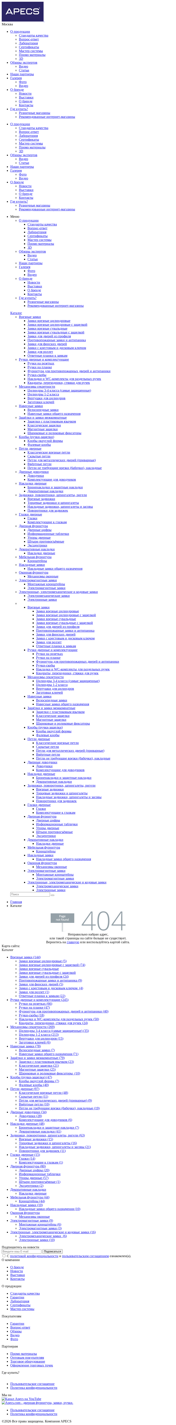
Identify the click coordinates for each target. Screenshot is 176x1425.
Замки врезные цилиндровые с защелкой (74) (52, 965)
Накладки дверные (33, 1193)
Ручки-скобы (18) (31, 1015)
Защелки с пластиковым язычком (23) (46, 1062)
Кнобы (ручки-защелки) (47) (31, 1077)
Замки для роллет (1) (34, 992)
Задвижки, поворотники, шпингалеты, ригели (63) (47, 1135)
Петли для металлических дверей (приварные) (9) (55, 1100)
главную (73, 942)
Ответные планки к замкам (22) (42, 996)
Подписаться (52, 1251)
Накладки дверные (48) (27, 1123)
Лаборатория (28, 43)
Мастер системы (31, 51)
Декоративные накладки (28, 1189)
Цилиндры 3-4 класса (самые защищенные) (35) (54, 1031)
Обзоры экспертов (23, 62)
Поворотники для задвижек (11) (42, 1151)
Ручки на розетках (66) (35, 1003)
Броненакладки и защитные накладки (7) (49, 1127)
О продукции (20, 31)
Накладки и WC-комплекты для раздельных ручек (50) (59, 1019)
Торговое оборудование (27, 1361)
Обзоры (16, 1331)
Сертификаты (29, 47)
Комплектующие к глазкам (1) (41, 1162)
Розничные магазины (34, 113)
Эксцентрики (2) (31, 1185)
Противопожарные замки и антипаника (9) (50, 980)
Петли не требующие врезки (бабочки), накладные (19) (59, 1108)
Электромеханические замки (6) (43, 1236)
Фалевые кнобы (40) (34, 1085)
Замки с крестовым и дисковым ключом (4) (51, 988)
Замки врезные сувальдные (39, 969)
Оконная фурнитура (25, 1213)
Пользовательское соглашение (32, 1384)
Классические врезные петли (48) (43, 1093)
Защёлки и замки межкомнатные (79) (37, 1058)
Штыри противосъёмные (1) (39, 1182)
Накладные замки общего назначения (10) (49, 1209)
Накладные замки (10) (26, 1205)
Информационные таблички (40, 1174)
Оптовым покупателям (27, 1357)
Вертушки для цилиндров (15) (41, 1038)
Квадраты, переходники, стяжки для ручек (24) (53, 1023)
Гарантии (17, 1297)
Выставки (26, 97)
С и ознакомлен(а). (69, 1256)
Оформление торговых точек (31, 1365)
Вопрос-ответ (29, 39)
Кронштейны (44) (32, 1201)
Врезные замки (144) (25, 957)
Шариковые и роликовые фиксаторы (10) (49, 1073)
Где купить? (19, 109)
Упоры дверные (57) (34, 1178)
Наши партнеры (22, 74)
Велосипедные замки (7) (37, 1050)
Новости (25, 93)
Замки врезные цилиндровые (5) (43, 961)
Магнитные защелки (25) (37, 1069)
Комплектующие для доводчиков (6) (45, 1120)
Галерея (16, 78)
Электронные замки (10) (37, 1240)
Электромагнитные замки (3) (40, 1228)
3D (21, 58)
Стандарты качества (33, 35)
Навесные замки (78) (25, 1046)
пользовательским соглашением (85, 1256)
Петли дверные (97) (24, 1089)
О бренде (17, 89)
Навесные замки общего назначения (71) (48, 1054)
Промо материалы (32, 55)
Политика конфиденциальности (33, 1387)
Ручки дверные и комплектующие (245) (39, 1000)
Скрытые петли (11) (33, 1096)
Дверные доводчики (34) (28, 1112)
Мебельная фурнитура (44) (29, 1197)
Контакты (26, 105)
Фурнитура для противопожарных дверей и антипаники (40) (63, 1011)
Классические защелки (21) (39, 1065)
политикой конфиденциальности (34, 1256)
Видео (23, 66)
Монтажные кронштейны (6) (40, 1224)
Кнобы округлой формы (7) (39, 1081)
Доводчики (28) (30, 1116)
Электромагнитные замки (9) (31, 1220)
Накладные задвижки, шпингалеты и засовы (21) (55, 1147)
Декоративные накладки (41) (40, 1131)
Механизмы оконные (34, 1216)
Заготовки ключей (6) (34, 1042)
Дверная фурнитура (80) (28, 1166)
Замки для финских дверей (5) (41, 984)
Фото (23, 82)
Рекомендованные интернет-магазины (47, 117)
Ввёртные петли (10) (34, 1104)
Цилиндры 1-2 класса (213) (39, 1034)
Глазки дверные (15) (25, 1154)
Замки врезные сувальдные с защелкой (47, 972)
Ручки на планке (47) (34, 1007)
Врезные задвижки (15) (36, 1139)
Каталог (16, 313)
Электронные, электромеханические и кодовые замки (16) (53, 1232)
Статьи (24, 70)
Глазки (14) (27, 1158)
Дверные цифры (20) (34, 1170)
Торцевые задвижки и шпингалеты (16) (48, 1143)
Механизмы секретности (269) (32, 1027)
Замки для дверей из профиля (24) (44, 976)
